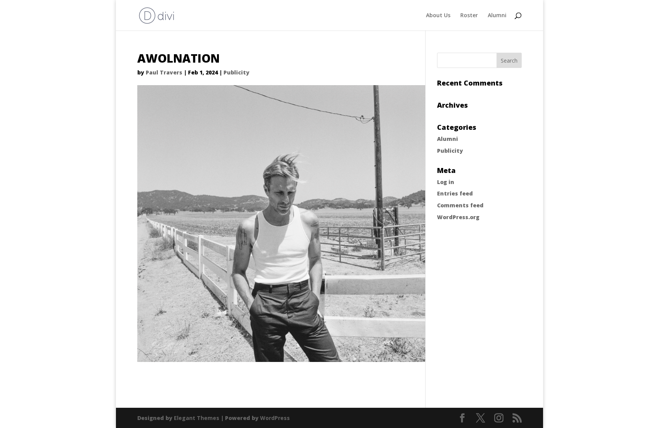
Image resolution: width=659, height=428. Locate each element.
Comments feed (460, 205)
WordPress (275, 418)
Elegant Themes (196, 418)
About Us (438, 16)
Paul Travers (164, 72)
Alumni (497, 16)
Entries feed (455, 193)
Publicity (236, 72)
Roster (469, 16)
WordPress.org (458, 217)
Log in (445, 182)
